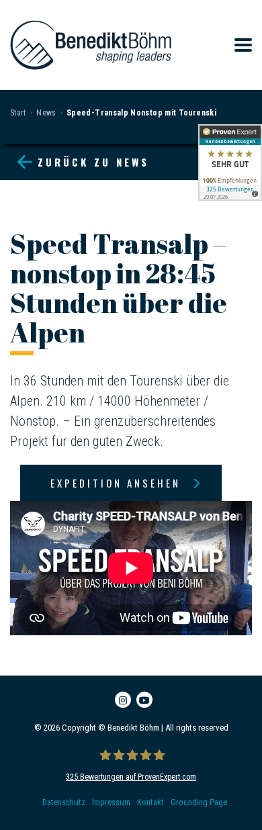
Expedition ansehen (115, 482)
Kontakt (150, 802)
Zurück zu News (93, 161)
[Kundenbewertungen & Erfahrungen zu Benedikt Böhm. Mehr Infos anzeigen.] (230, 162)
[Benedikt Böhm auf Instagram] (123, 700)
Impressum (111, 802)
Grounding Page (199, 802)
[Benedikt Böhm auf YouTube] (144, 700)
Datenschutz (63, 802)
